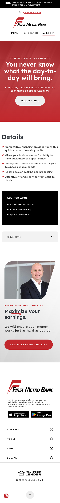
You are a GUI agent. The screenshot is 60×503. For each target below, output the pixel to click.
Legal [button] (11, 448)
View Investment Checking (28, 344)
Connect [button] (13, 429)
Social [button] (12, 457)
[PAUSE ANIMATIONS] (6, 496)
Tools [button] (11, 439)
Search (33, 33)
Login (50, 33)
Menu (12, 32)
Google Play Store (41, 414)
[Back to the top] (30, 495)
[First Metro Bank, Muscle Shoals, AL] (30, 22)
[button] (30, 236)
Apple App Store (18, 414)
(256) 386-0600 (32, 12)
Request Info (30, 100)
